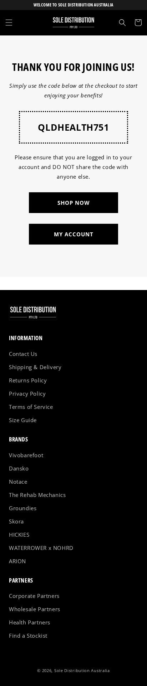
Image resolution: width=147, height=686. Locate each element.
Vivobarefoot (26, 455)
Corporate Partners (34, 595)
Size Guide (23, 420)
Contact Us (23, 353)
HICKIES (19, 534)
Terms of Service (31, 406)
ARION (17, 561)
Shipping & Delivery (35, 367)
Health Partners (29, 622)
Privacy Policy (27, 393)
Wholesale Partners (34, 609)
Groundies (22, 508)
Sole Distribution (72, 670)
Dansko (19, 468)
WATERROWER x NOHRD (41, 547)
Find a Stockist (28, 635)
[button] (9, 22)
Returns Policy (28, 380)
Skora (16, 521)
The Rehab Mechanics (37, 494)
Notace (18, 481)
